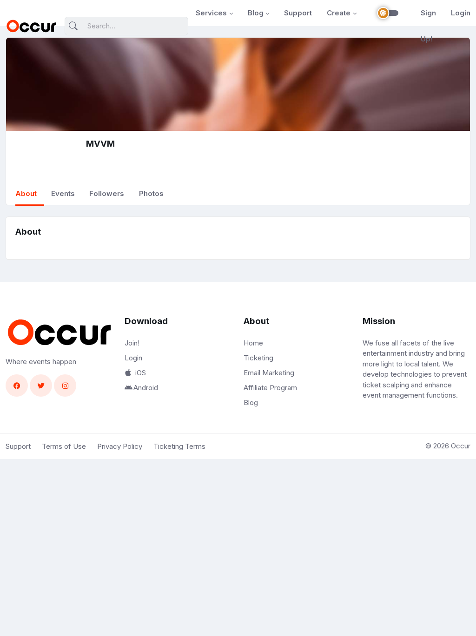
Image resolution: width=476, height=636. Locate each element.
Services (211, 12)
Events (63, 193)
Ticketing (258, 357)
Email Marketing (269, 372)
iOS (140, 372)
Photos (151, 193)
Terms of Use (64, 446)
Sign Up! (428, 25)
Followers (106, 193)
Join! (132, 342)
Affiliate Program (270, 387)
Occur (460, 445)
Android (145, 387)
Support (298, 12)
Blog (256, 12)
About (26, 193)
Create (338, 12)
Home (253, 342)
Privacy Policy (119, 446)
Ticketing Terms (179, 446)
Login (460, 12)
